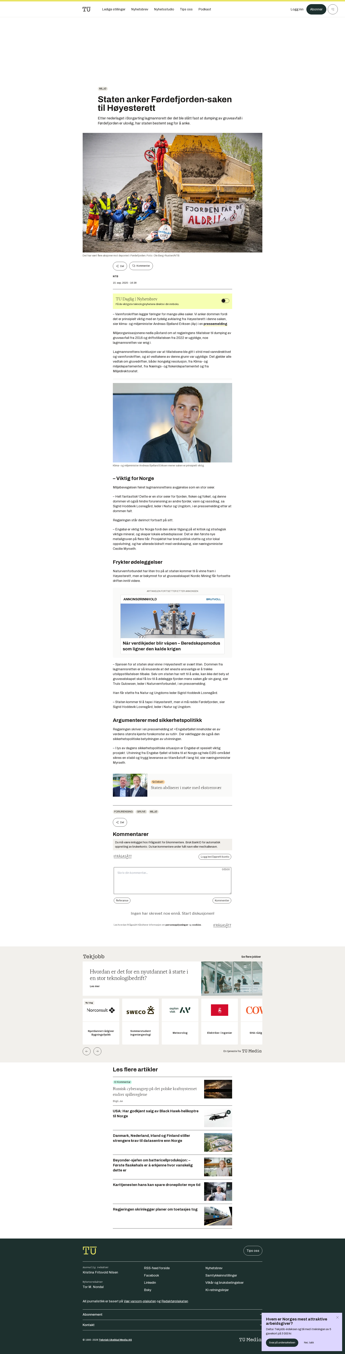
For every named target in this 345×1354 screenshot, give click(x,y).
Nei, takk (309, 1342)
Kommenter (143, 265)
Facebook (151, 1275)
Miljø (102, 88)
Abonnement (92, 1314)
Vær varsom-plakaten (140, 1301)
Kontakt (89, 1325)
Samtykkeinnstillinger (221, 1275)
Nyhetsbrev (213, 1268)
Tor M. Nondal (93, 1287)
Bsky (147, 1290)
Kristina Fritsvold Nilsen (100, 1272)
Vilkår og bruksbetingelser (224, 1282)
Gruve (141, 811)
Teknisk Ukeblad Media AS (115, 1340)
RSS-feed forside (157, 1268)
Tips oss (253, 1251)
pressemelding (215, 324)
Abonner (316, 9)
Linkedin (150, 1282)
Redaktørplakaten (174, 1301)
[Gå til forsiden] (87, 9)
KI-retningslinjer (217, 1290)
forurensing (123, 811)
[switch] (225, 301)
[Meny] (333, 9)
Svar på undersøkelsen (282, 1342)
